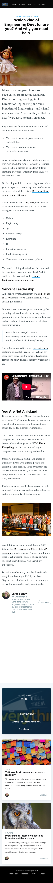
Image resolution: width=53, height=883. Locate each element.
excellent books (40, 347)
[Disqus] (26, 648)
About (22, 4)
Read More (45, 602)
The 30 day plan (26, 714)
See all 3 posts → (26, 729)
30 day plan (28, 202)
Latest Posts (13, 874)
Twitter (34, 874)
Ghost (42, 874)
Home (13, 4)
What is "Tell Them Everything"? (26, 721)
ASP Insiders (19, 548)
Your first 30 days (36, 4)
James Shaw (20, 593)
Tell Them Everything (23, 871)
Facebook (25, 874)
